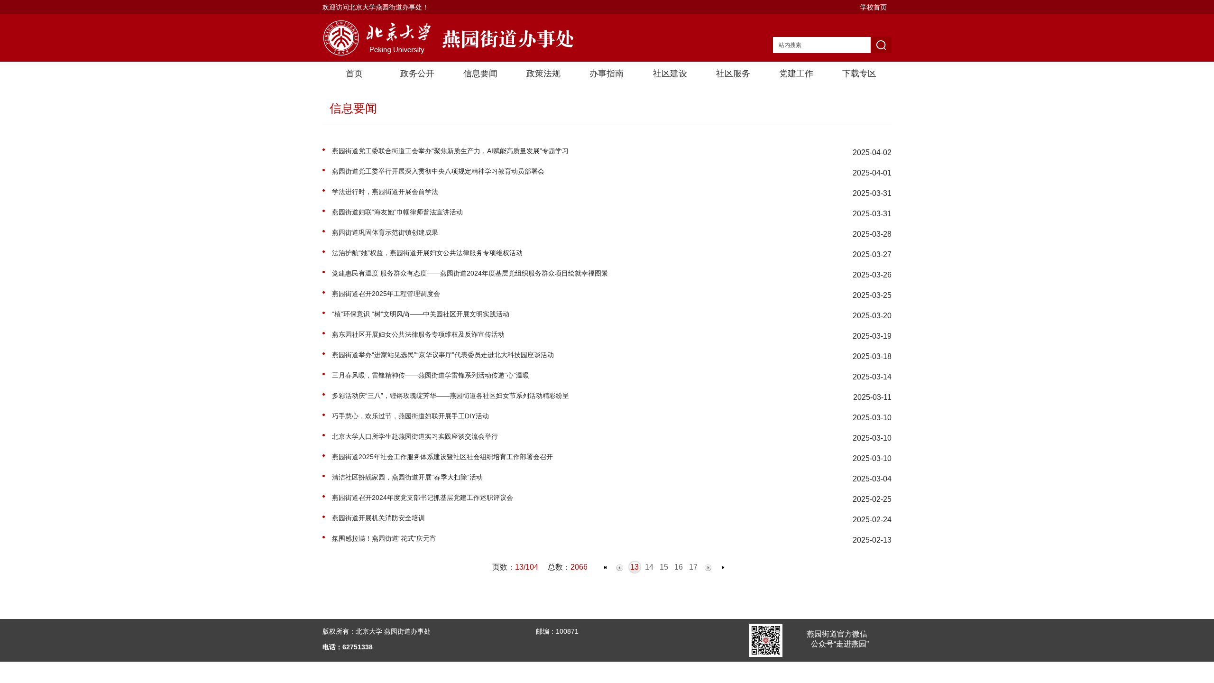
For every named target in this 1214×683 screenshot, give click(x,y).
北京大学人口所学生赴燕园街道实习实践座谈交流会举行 (415, 436)
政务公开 (417, 73)
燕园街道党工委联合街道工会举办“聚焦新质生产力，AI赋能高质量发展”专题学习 (450, 151)
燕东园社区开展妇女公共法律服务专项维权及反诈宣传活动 (418, 334)
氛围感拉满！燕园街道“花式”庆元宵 (384, 538)
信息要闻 (480, 73)
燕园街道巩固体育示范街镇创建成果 (385, 232)
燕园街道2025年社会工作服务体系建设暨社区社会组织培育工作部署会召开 (442, 457)
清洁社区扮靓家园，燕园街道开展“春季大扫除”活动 (407, 477)
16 (678, 567)
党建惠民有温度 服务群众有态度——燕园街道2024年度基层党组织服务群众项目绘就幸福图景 (470, 273)
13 (634, 567)
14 (649, 567)
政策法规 (543, 73)
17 (693, 567)
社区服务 (733, 73)
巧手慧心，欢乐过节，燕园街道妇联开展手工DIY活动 (410, 416)
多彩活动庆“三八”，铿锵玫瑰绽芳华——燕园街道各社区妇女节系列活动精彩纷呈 (450, 395)
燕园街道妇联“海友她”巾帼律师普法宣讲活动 (397, 212)
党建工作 (796, 73)
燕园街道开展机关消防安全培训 (378, 518)
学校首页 (873, 7)
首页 (354, 73)
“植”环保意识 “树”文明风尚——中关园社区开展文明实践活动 (420, 314)
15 (664, 567)
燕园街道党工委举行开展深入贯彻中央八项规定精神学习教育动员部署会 (438, 171)
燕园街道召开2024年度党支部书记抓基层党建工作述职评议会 (422, 497)
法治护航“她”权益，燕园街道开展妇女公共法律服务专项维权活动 (427, 253)
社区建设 (670, 73)
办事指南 (606, 73)
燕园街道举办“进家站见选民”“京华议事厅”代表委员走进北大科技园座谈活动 (443, 355)
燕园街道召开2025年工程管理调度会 (386, 293)
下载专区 (859, 73)
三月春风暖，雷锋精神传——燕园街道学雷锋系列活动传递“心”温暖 (430, 375)
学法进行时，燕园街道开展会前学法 (385, 191)
